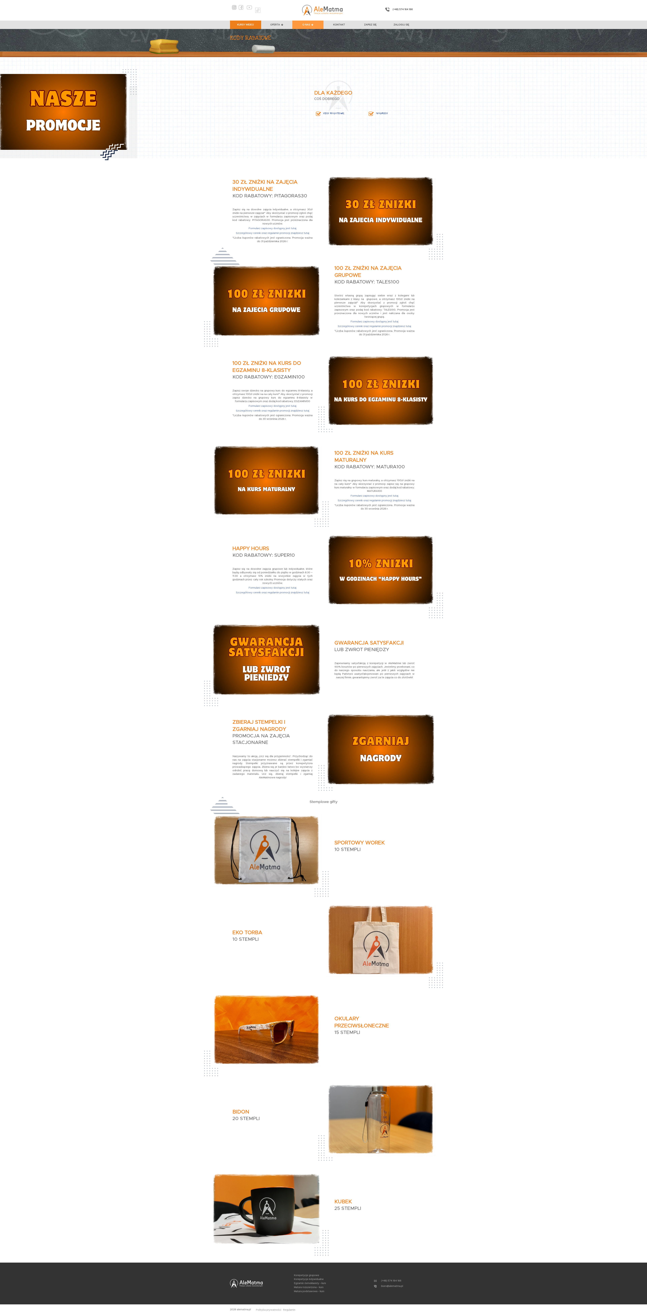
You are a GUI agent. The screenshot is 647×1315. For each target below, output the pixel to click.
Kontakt (339, 25)
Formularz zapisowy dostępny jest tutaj (272, 228)
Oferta (275, 25)
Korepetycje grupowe (306, 1275)
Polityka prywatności (268, 1310)
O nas (306, 25)
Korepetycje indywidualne (309, 1279)
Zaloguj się (401, 25)
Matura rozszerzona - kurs (309, 1287)
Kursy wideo (245, 25)
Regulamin (289, 1310)
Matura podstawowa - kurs (309, 1291)
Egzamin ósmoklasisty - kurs (310, 1283)
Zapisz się (370, 25)
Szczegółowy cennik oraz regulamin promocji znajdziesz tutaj (272, 233)
